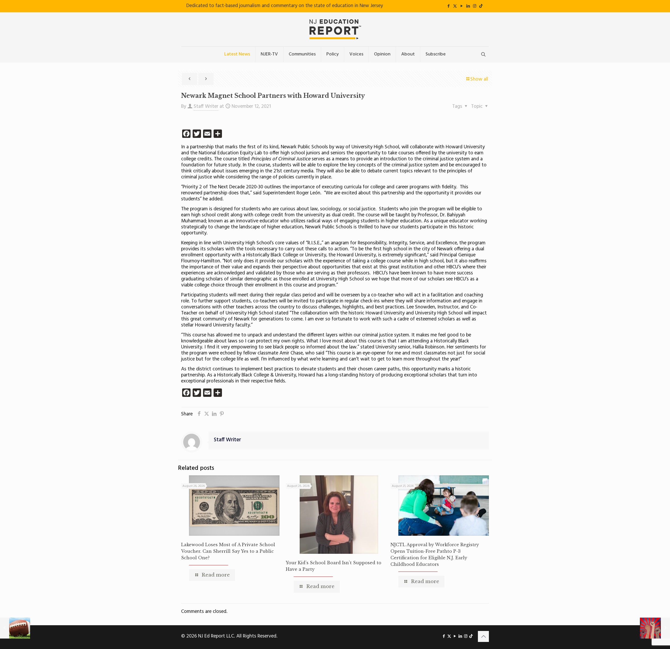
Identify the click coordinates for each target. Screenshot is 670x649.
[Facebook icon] (448, 6)
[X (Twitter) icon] (455, 6)
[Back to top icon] (483, 636)
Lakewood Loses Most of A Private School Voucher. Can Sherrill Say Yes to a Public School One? (228, 551)
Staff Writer (206, 106)
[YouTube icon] (462, 6)
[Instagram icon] (475, 6)
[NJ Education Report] (335, 29)
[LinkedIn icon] (468, 6)
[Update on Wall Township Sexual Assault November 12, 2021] (15, 628)
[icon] (481, 6)
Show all (479, 79)
